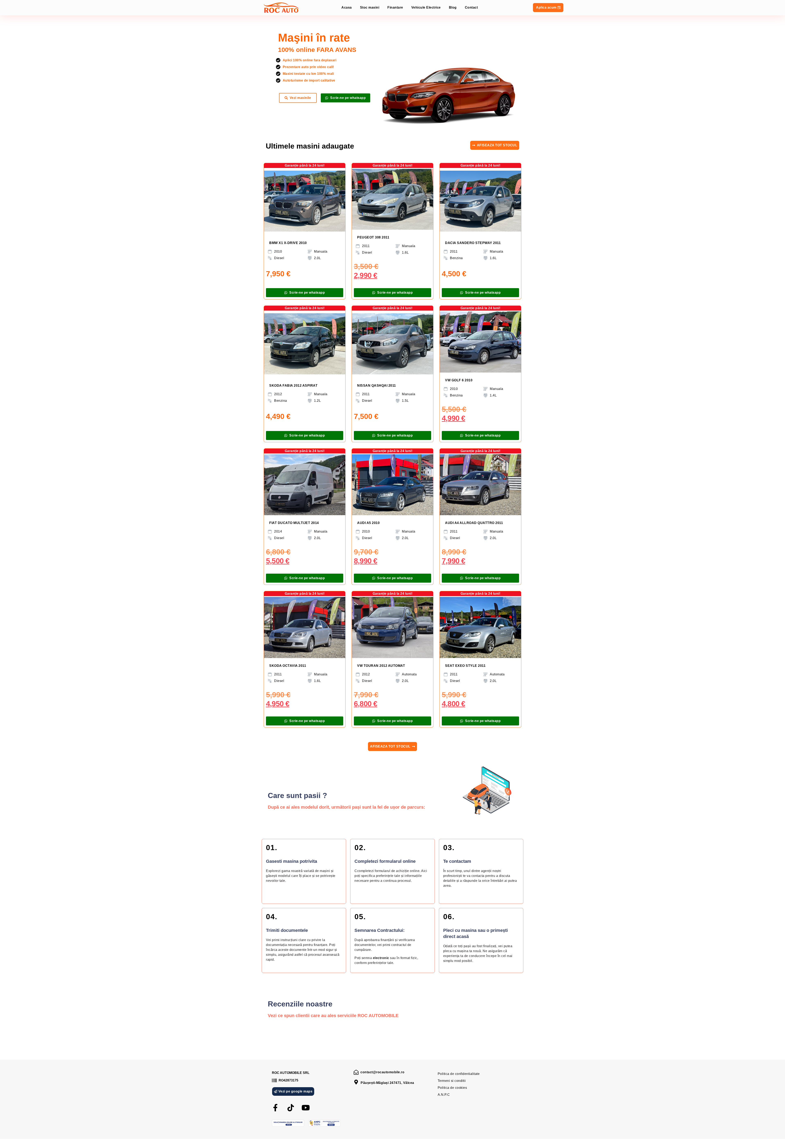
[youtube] (306, 1107)
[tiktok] (290, 1107)
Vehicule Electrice (426, 7)
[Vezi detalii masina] (304, 201)
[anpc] (324, 1123)
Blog (453, 7)
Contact (471, 7)
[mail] (356, 1072)
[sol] (288, 1123)
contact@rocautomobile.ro (382, 1072)
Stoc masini (369, 7)
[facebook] (275, 1107)
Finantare (395, 7)
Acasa (346, 7)
